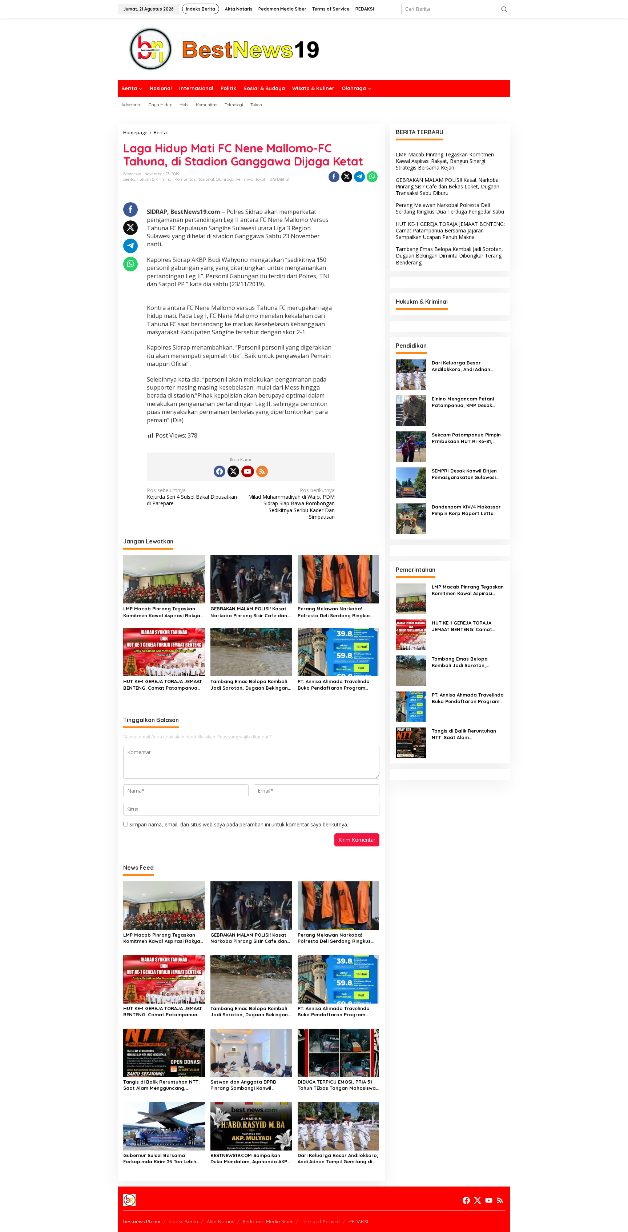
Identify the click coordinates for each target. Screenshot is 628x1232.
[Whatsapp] (372, 176)
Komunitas (185, 179)
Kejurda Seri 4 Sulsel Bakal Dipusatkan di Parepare (192, 497)
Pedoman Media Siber (268, 1221)
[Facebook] (219, 471)
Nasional (205, 179)
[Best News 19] (224, 48)
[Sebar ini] (334, 176)
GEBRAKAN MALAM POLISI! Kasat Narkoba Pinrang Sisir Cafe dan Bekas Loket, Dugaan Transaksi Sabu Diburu (248, 612)
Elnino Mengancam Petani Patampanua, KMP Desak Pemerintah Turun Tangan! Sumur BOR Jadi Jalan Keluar (467, 402)
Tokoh (260, 179)
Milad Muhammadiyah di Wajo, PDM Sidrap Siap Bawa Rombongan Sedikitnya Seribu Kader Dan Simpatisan (291, 503)
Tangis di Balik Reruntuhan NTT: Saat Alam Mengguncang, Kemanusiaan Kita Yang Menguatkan (161, 1085)
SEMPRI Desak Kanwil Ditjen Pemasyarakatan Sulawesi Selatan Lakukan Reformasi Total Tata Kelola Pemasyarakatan (465, 474)
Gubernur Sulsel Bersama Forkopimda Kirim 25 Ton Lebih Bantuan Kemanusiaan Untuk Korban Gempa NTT (159, 1158)
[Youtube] (247, 471)
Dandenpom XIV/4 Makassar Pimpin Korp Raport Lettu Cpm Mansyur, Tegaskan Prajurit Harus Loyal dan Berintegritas (466, 510)
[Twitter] (233, 471)
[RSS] (262, 471)
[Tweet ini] (346, 176)
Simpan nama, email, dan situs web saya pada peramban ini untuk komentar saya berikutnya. (238, 824)
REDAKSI (358, 1221)
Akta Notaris (220, 1221)
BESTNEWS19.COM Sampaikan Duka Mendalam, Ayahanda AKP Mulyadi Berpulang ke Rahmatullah (248, 1158)
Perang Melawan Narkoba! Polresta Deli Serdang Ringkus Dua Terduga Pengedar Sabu (334, 612)
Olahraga (225, 179)
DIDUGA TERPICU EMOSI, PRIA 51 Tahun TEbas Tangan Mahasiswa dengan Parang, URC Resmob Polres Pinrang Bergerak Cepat (337, 1085)
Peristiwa (244, 179)
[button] (504, 9)
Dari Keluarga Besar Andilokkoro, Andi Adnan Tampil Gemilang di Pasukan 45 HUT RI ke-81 (338, 1158)
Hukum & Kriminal (155, 179)
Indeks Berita (183, 1221)
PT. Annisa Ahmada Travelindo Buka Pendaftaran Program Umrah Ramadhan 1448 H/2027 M (337, 684)
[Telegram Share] (359, 176)
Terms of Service (321, 1221)
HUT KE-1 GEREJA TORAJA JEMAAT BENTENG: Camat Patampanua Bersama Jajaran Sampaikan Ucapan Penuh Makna (162, 684)
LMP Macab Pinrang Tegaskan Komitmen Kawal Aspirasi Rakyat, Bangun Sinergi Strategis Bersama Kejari (163, 612)
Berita (129, 179)
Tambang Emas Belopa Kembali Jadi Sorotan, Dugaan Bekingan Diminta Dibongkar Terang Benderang (249, 684)
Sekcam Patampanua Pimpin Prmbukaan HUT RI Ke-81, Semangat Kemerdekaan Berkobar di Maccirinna (466, 438)
